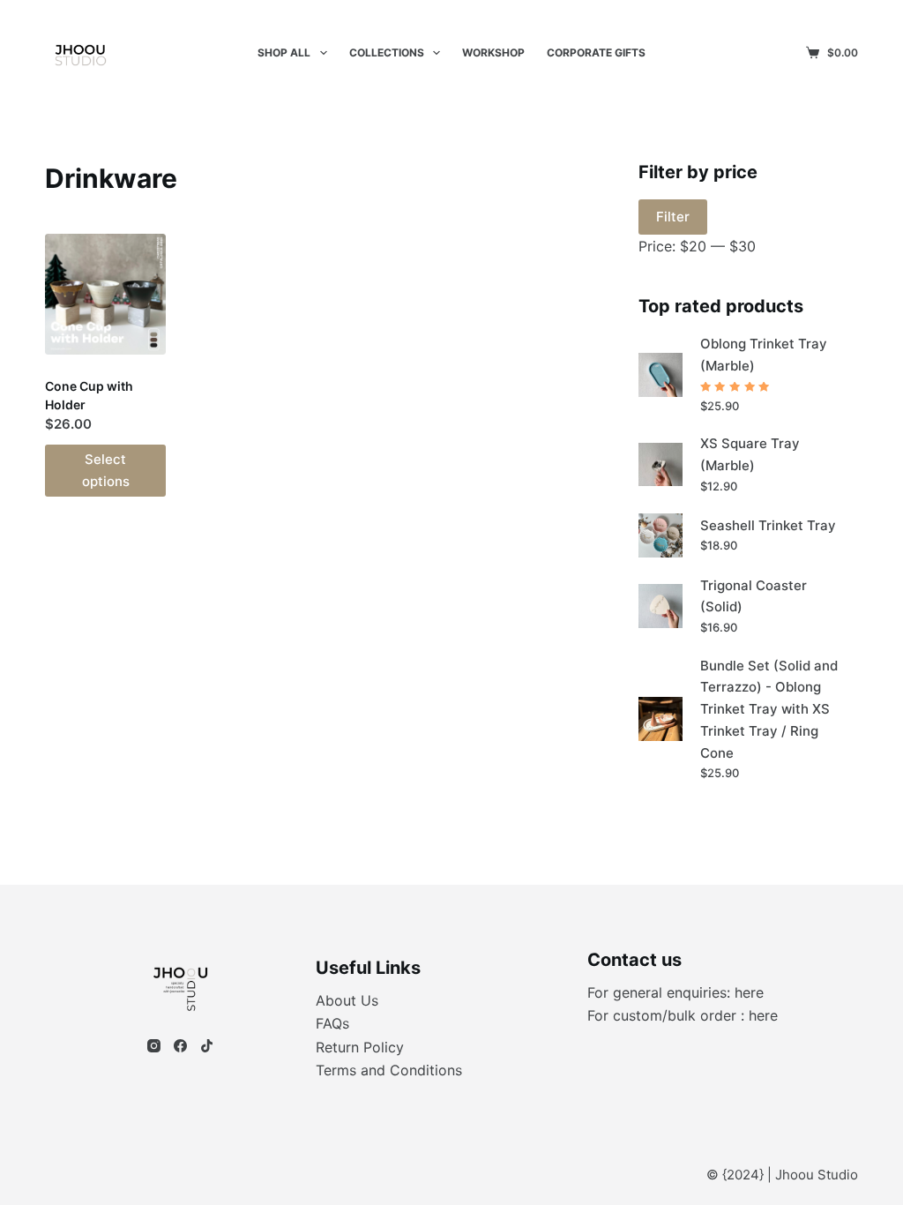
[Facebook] (180, 1045)
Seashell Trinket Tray (768, 525)
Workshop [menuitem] (493, 52)
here (749, 992)
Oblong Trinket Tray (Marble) (763, 354)
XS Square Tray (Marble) (750, 454)
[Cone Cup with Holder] (105, 294)
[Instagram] (153, 1045)
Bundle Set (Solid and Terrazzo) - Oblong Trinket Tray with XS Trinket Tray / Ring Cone (769, 709)
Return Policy (360, 1047)
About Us (347, 1000)
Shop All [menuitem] (283, 52)
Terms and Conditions (389, 1070)
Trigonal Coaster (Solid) (753, 596)
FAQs (332, 1023)
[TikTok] (206, 1045)
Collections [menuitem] (386, 52)
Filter (673, 216)
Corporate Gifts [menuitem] (596, 52)
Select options (106, 470)
